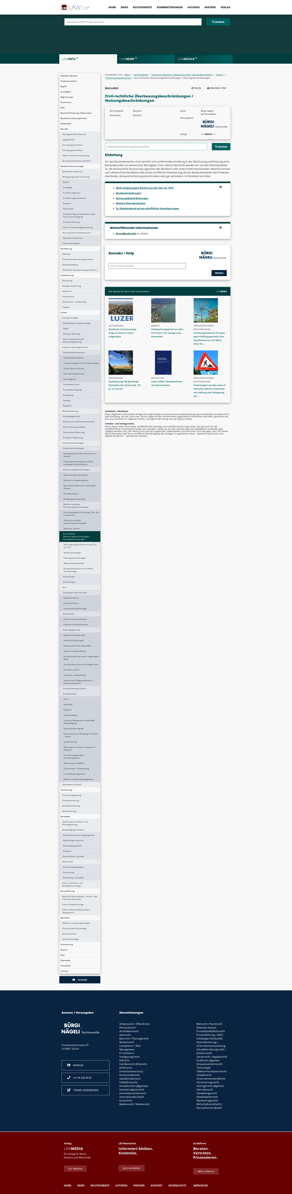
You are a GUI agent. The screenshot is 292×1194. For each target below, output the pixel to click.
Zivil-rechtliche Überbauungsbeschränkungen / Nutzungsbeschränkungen (76, 536)
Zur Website (75, 1168)
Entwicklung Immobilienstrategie (76, 323)
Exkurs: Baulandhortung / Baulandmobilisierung (73, 340)
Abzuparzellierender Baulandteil (77, 645)
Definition (66, 254)
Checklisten (66, 965)
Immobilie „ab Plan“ (72, 670)
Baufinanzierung (69, 811)
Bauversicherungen (70, 939)
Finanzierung (66, 790)
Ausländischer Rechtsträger (75, 608)
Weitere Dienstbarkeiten (74, 563)
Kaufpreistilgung (70, 715)
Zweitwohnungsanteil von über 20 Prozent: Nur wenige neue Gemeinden (167, 333)
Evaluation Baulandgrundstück (75, 347)
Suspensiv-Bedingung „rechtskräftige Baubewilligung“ (79, 721)
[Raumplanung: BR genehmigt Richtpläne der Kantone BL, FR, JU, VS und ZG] (126, 362)
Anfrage (76, 1065)
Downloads (65, 960)
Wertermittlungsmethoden (74, 427)
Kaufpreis (68, 709)
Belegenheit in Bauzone (72, 171)
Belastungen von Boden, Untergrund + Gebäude (80, 748)
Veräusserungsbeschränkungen (76, 469)
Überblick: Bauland (69, 75)
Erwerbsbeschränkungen (73, 448)
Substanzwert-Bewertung (73, 432)
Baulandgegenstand (71, 416)
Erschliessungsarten (71, 192)
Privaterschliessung (71, 222)
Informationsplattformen (74, 373)
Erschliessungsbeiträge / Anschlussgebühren (74, 756)
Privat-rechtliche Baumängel (74, 928)
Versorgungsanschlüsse (72, 145)
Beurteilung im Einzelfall (73, 877)
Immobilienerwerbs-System (74, 688)
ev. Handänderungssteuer (75, 774)
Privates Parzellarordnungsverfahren (78, 259)
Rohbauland (66, 123)
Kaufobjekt (68, 704)
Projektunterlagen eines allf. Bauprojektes (81, 363)
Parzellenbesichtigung (72, 389)
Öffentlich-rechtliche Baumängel (76, 923)
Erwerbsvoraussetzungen (73, 443)
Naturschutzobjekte (71, 243)
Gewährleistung (70, 742)
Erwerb (64, 312)
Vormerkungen (69, 582)
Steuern (64, 949)
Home (112, 7)
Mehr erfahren (206, 1171)
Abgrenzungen (67, 97)
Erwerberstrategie (70, 318)
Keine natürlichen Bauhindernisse (76, 232)
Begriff (63, 86)
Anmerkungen (69, 576)
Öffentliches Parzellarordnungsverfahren (79, 270)
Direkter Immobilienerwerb (75, 619)
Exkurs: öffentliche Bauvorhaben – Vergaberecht (76, 911)
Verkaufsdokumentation (74, 358)
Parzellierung (66, 248)
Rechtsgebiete (142, 7)
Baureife (64, 129)
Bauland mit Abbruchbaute (75, 651)
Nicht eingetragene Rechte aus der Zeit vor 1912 (80, 546)
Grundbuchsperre (71, 493)
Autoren (194, 7)
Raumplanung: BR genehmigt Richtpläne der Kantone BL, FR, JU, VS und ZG (125, 385)
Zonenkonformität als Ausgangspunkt (79, 835)
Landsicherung (67, 275)
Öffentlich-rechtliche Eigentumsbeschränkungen (75, 521)
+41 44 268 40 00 (81, 1077)
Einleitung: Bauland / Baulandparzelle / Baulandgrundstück (182, 74)
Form (66, 699)
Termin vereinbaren (85, 1090)
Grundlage (67, 187)
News (124, 7)
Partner (210, 7)
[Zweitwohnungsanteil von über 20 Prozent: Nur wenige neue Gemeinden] (169, 310)
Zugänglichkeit (68, 139)
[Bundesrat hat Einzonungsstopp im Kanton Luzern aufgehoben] (126, 310)
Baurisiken (65, 918)
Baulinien (67, 203)
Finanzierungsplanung (71, 795)
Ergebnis (66, 307)
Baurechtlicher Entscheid (73, 856)
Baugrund (67, 405)
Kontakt (81, 979)
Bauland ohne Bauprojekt (74, 635)
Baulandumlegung (70, 264)
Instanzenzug (68, 872)
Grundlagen (66, 91)
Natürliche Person (71, 598)
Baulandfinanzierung (71, 806)
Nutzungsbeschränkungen (75, 558)
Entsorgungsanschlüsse (72, 150)
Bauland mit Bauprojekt (73, 640)
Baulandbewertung (70, 411)
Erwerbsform (68, 614)
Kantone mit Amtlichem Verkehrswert (79, 421)
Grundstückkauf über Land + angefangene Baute (81, 657)
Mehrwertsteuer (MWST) (74, 763)
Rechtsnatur (66, 102)
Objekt (65, 328)
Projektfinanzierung (70, 800)
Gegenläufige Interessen (73, 840)
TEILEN (197, 88)
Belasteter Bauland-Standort (76, 475)
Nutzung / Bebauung (71, 334)
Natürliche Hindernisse (72, 238)
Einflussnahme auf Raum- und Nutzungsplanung (75, 823)
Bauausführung (68, 891)
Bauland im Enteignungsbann (76, 480)
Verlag (225, 7)
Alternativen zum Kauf (71, 784)
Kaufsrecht (66, 291)
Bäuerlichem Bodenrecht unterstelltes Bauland (80, 487)
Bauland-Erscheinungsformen (74, 118)
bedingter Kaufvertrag (71, 286)
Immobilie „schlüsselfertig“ (75, 675)
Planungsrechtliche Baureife (74, 134)
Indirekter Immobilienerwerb (76, 624)
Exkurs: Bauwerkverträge (73, 904)
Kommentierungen (170, 7)
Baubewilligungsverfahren (73, 830)
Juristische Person (71, 603)
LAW (221, 291)
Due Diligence (69, 379)
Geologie (67, 400)
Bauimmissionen (69, 933)
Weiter (219, 273)
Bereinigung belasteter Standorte (76, 161)
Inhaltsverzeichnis (69, 81)
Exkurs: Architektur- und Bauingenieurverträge (72, 884)
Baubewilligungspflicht (72, 845)
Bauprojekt (65, 816)
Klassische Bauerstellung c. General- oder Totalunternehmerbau (80, 897)
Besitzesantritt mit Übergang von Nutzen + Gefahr (81, 735)
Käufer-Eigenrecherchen (74, 368)
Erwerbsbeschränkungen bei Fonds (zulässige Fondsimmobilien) (78, 463)
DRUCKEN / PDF (217, 88)
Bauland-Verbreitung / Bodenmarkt (76, 113)
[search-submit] (218, 22)
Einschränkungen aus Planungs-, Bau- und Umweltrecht (81, 513)
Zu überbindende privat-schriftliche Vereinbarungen (78, 570)
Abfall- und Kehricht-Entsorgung (75, 155)
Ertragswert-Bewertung (73, 437)
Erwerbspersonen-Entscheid (75, 592)
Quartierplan (68, 208)
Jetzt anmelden (131, 1168)
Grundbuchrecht (126, 233)
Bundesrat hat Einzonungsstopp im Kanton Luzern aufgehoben (123, 333)
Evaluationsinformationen (74, 352)
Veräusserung (67, 944)
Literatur (64, 971)
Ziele (63, 107)
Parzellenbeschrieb (71, 384)
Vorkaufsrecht (68, 296)
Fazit (63, 955)
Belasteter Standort (72, 528)
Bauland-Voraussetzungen (72, 166)
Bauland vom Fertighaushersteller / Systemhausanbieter (78, 681)
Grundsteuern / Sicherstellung (76, 768)
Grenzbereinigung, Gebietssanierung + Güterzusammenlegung (79, 215)
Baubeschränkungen (72, 552)
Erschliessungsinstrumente (74, 198)
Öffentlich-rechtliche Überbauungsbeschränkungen (76, 505)
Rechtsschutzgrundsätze (73, 867)
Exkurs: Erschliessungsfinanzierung (78, 227)
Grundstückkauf (69, 694)
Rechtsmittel (67, 861)
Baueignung (68, 395)
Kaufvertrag (67, 280)
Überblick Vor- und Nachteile (74, 302)
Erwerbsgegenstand (71, 630)
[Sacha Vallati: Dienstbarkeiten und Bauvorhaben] (169, 362)
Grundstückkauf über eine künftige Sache (81, 664)
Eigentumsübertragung (73, 728)
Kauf (64, 587)
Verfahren (67, 851)
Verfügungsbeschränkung (74, 499)
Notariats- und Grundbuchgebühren (79, 779)
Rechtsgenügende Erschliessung (76, 177)
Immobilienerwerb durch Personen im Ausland (80, 455)
